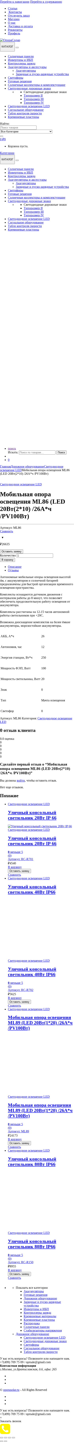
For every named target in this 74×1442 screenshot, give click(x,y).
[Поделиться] (9, 1437)
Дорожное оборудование (27, 466)
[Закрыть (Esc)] (13, 1437)
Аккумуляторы (26, 70)
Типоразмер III (34, 99)
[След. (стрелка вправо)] (5, 1441)
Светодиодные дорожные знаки (29, 88)
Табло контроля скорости (25, 113)
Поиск (61, 452)
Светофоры (15, 77)
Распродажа (32, 1323)
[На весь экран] (5, 1437)
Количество (8, 555)
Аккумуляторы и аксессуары (27, 67)
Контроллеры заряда (21, 63)
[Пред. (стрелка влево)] (1, 1441)
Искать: (13, 452)
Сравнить (6, 531)
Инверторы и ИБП (20, 60)
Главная (5, 466)
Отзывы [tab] (13, 570)
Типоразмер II (33, 95)
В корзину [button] (15, 867)
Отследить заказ (19, 15)
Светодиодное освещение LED (29, 106)
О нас (12, 22)
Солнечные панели (21, 56)
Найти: (4, 123)
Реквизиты (15, 29)
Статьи (12, 8)
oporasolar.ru (11, 1390)
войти (21, 780)
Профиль (14, 33)
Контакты (15, 12)
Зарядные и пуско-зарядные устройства (42, 74)
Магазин (14, 19)
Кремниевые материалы (40, 1316)
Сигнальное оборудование (26, 109)
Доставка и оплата (20, 26)
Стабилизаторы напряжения (43, 1330)
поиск (12, 448)
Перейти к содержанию (46, 1)
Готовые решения (20, 81)
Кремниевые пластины (23, 117)
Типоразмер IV (34, 102)
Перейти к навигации (14, 1)
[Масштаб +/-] (1, 1437)
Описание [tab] (15, 566)
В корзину (7, 559)
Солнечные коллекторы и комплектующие (36, 85)
